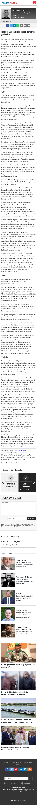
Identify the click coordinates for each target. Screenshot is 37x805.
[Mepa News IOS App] (27, 783)
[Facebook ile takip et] (7, 769)
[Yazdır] (25, 25)
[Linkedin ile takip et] (20, 769)
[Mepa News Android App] (10, 783)
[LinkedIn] (14, 25)
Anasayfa (6, 762)
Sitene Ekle (18, 764)
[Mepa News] (9, 2)
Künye (13, 762)
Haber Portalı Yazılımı (20, 800)
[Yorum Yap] (28, 25)
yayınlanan (21, 450)
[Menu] (34, 2)
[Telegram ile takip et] (25, 769)
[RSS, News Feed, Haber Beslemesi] (29, 769)
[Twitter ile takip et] (12, 769)
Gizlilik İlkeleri (28, 762)
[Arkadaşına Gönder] (21, 25)
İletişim (20, 762)
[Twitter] (11, 25)
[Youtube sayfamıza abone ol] (16, 769)
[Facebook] (7, 25)
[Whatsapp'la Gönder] (17, 25)
